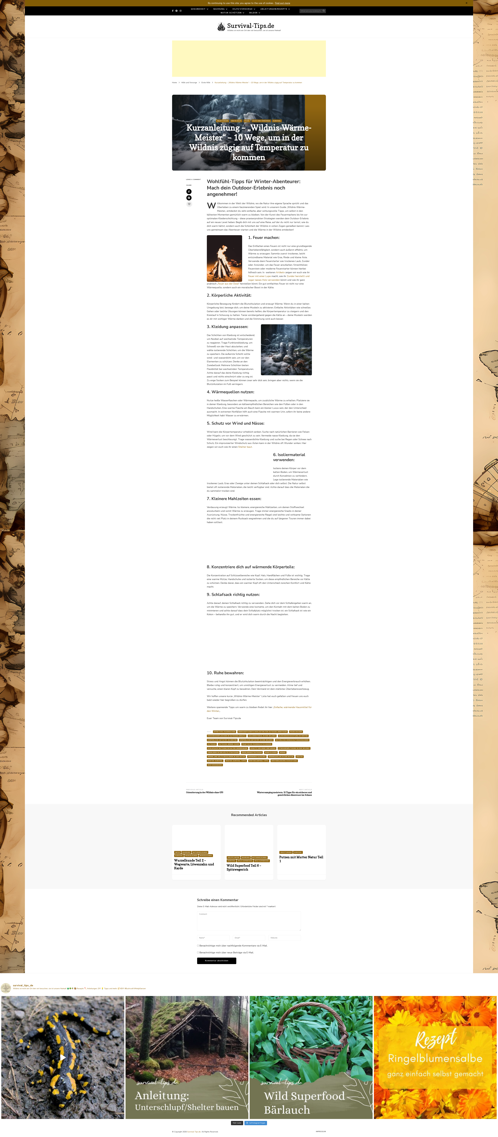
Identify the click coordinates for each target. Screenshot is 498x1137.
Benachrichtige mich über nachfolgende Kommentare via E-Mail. (233, 945)
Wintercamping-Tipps (258, 761)
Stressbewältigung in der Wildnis (294, 748)
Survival (277, 121)
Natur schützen (231, 13)
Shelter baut (245, 446)
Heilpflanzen (233, 857)
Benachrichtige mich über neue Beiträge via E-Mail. (226, 952)
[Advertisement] (249, 58)
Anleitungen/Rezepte (273, 9)
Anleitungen (222, 121)
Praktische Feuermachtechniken (256, 744)
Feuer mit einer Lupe (259, 276)
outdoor (212, 744)
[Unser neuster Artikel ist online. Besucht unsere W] (187, 1057)
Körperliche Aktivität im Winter (222, 740)
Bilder (253, 13)
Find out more (282, 3)
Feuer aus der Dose (228, 283)
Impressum (321, 1132)
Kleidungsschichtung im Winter (293, 736)
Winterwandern (215, 765)
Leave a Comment (194, 179)
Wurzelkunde (191, 856)
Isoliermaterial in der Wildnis (262, 736)
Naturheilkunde (200, 852)
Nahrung (219, 9)
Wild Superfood (245, 861)
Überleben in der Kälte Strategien (223, 752)
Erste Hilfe (236, 121)
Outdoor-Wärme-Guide (229, 744)
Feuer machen (296, 732)
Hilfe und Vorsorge (261, 121)
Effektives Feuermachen (224, 732)
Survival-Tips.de (250, 25)
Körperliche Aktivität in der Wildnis (256, 740)
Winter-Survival (215, 761)
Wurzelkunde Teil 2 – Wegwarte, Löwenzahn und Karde (194, 864)
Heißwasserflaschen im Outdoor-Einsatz (226, 736)
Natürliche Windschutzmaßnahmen (292, 740)
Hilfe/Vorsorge (243, 9)
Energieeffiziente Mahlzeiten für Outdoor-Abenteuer (262, 732)
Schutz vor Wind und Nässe (262, 748)
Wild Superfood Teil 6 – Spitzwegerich (244, 867)
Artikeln (280, 272)
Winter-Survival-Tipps (236, 761)
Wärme (283, 752)
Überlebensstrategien (252, 752)
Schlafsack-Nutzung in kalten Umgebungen (227, 748)
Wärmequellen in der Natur (281, 757)
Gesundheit (198, 9)
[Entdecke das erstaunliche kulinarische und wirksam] (311, 1057)
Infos (177, 852)
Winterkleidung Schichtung (284, 761)
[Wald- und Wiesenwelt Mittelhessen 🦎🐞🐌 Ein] (62, 1057)
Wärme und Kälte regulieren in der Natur (226, 757)
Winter (299, 757)
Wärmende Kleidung (257, 757)
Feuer (246, 121)
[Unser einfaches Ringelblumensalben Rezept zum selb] (435, 1057)
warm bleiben (271, 752)
